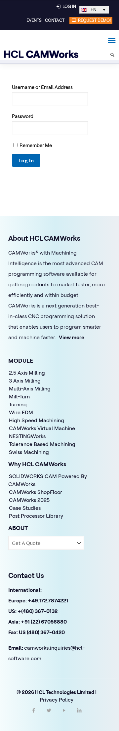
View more (71, 337)
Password (22, 116)
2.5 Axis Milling (27, 372)
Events (34, 20)
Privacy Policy (56, 699)
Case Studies (25, 508)
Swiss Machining (29, 452)
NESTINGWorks (27, 436)
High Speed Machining (36, 420)
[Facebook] (33, 716)
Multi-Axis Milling (30, 388)
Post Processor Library (36, 515)
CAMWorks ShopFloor (35, 492)
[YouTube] (64, 716)
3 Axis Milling (25, 380)
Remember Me (35, 145)
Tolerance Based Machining (42, 444)
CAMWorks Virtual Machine (42, 428)
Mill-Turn (19, 396)
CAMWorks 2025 (29, 500)
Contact (54, 20)
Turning (18, 404)
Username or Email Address (42, 87)
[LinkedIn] (79, 716)
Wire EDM (21, 412)
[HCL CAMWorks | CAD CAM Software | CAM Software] (38, 40)
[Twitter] (49, 716)
